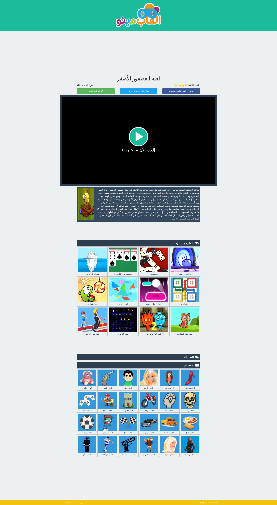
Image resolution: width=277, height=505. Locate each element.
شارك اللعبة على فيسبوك (181, 91)
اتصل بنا (81, 502)
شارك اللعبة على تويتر (138, 91)
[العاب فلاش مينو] (138, 15)
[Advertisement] (138, 52)
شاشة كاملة (94, 91)
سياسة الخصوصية (67, 502)
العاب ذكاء (82, 85)
